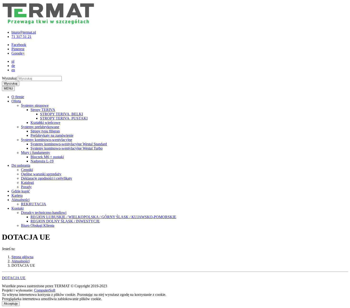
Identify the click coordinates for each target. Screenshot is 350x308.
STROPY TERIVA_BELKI (61, 114)
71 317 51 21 (21, 37)
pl (12, 61)
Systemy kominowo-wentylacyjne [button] (46, 140)
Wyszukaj (9, 78)
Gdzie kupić (20, 191)
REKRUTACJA (33, 204)
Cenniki (27, 170)
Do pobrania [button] (20, 165)
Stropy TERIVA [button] (42, 110)
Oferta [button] (16, 101)
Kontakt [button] (17, 208)
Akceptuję (11, 303)
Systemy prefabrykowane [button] (40, 127)
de (13, 66)
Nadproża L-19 (42, 161)
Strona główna (22, 257)
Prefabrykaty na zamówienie (51, 135)
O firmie (17, 97)
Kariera (17, 195)
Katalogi (27, 183)
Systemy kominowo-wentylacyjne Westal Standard (68, 144)
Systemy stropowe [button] (35, 105)
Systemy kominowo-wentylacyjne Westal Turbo (66, 148)
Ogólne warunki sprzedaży (41, 174)
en (13, 70)
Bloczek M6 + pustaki (47, 157)
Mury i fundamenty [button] (35, 153)
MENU (8, 88)
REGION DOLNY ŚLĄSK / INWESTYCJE (65, 221)
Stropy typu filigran (45, 131)
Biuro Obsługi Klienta (37, 225)
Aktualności (20, 261)
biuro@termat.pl (23, 32)
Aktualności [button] (20, 200)
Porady (26, 187)
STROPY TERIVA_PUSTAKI (64, 118)
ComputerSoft (44, 290)
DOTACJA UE (13, 278)
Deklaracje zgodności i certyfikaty (46, 178)
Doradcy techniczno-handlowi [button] (43, 213)
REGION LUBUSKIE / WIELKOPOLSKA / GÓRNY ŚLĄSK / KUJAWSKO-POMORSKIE (103, 217)
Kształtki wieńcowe (45, 123)
